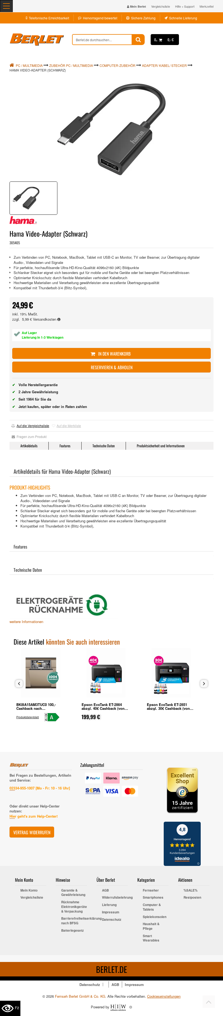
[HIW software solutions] (118, 1006)
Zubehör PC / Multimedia (71, 65)
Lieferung (109, 905)
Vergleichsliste (160, 6)
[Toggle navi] (6, 6)
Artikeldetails (29, 445)
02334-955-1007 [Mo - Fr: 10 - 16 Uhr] (40, 788)
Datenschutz (111, 919)
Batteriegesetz (72, 930)
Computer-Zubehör (117, 65)
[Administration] (130, 1006)
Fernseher (151, 890)
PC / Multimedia (29, 65)
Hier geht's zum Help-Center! (34, 816)
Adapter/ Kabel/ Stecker (164, 65)
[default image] (111, 129)
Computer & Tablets (152, 907)
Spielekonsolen (154, 917)
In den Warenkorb (114, 353)
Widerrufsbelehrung (115, 897)
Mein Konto (29, 890)
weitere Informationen (26, 621)
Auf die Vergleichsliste (33, 425)
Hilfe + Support (184, 6)
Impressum (110, 912)
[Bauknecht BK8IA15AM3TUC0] (54, 717)
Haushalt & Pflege (151, 926)
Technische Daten (103, 445)
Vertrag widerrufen (31, 832)
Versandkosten (45, 319)
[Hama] (23, 220)
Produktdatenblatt (27, 717)
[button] (19, 684)
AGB (105, 890)
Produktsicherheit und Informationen (161, 445)
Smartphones (153, 897)
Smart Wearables (151, 938)
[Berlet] (41, 39)
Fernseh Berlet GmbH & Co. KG (80, 996)
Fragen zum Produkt (31, 436)
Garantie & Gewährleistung (73, 892)
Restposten (192, 897)
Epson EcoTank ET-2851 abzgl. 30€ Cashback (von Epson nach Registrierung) (169, 708)
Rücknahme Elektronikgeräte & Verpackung (74, 906)
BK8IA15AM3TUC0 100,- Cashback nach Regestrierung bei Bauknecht (40, 708)
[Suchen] (138, 39)
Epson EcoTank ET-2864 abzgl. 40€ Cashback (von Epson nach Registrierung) (104, 708)
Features (65, 445)
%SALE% (190, 890)
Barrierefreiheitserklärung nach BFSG (74, 920)
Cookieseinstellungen (164, 996)
